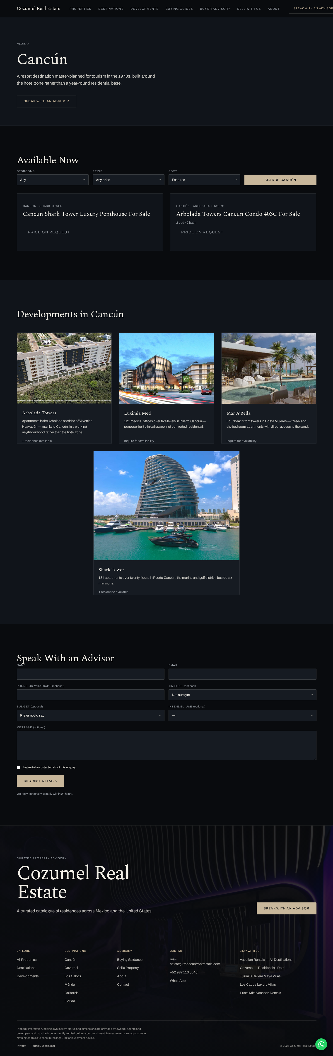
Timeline (182, 686)
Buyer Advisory (215, 8)
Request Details (40, 781)
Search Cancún (280, 180)
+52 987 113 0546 (184, 972)
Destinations (111, 8)
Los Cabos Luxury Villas (258, 984)
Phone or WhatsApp (40, 686)
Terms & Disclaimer (43, 1045)
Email (173, 665)
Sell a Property (128, 968)
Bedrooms (26, 171)
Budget (30, 706)
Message (31, 727)
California (72, 993)
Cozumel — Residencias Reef (262, 968)
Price (97, 171)
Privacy (21, 1045)
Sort (173, 171)
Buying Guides (179, 8)
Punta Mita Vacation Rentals (260, 993)
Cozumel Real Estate (38, 8)
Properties (81, 8)
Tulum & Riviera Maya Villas (260, 976)
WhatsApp (178, 980)
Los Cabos (73, 976)
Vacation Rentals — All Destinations (266, 959)
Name (21, 665)
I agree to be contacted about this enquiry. (49, 767)
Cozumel (71, 968)
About (274, 8)
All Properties (27, 959)
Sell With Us (249, 8)
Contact (123, 984)
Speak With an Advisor (46, 101)
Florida (70, 1001)
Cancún (70, 959)
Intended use (187, 706)
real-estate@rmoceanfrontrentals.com (195, 961)
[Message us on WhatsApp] (321, 1044)
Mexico (23, 43)
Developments (144, 8)
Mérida (70, 984)
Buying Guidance (129, 959)
